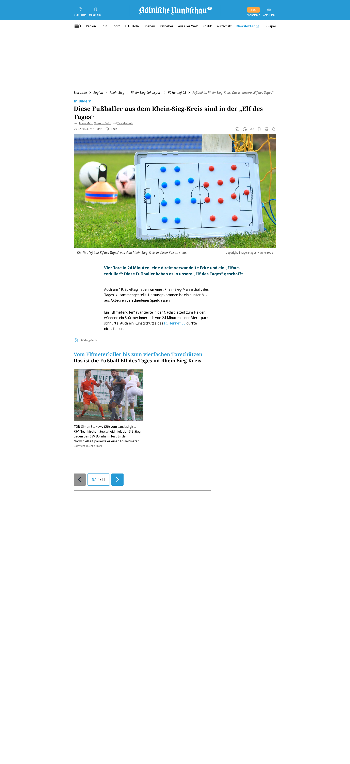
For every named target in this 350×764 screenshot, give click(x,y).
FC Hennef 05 (177, 92)
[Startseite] (175, 10)
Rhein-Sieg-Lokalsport (146, 92)
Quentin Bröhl (102, 123)
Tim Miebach (125, 123)
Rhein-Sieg (117, 92)
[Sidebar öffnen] (78, 26)
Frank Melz (86, 123)
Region (98, 92)
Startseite (80, 92)
